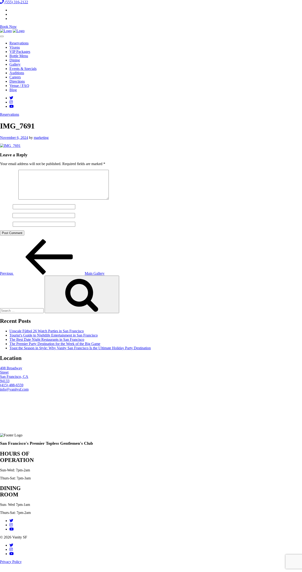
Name (6, 207)
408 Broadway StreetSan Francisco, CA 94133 (14, 374)
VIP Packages (19, 52)
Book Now (8, 27)
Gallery (15, 64)
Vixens (14, 47)
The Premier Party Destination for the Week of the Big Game (54, 344)
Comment (8, 198)
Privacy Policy (11, 562)
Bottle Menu (18, 56)
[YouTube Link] (11, 106)
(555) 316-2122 (16, 2)
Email (6, 215)
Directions (17, 81)
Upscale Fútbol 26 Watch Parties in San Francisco (46, 331)
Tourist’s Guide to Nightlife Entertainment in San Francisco (53, 335)
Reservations (19, 43)
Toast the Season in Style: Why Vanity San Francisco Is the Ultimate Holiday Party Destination (80, 348)
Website (6, 224)
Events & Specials (23, 69)
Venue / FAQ (19, 86)
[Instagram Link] (11, 102)
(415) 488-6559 (11, 385)
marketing (41, 138)
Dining (14, 60)
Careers (15, 77)
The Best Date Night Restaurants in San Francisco (46, 339)
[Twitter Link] (11, 98)
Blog (13, 90)
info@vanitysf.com (14, 389)
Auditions (16, 73)
